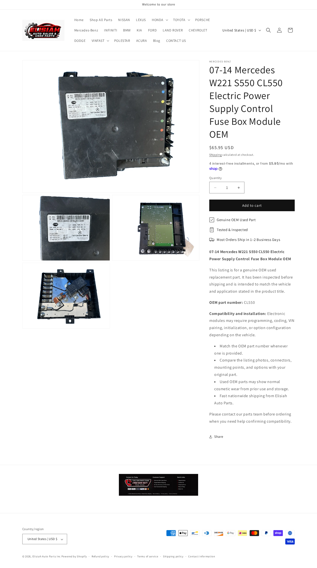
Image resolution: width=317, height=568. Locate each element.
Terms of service (147, 556)
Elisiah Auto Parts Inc (46, 556)
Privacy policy (123, 556)
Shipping (215, 154)
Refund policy (100, 556)
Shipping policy (173, 556)
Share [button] (218, 436)
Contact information (201, 556)
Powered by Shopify (74, 556)
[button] (159, 20)
